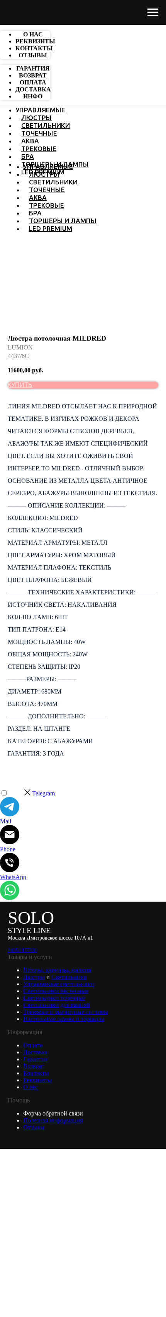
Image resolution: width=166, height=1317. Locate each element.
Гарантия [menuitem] (33, 68)
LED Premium (50, 228)
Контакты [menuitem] (34, 48)
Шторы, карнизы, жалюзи (57, 970)
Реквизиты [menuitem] (35, 41)
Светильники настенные (55, 991)
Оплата (32, 1045)
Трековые (38, 148)
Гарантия (35, 1059)
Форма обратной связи (53, 1113)
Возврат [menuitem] (33, 75)
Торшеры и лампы (63, 220)
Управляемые (40, 110)
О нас (30, 1087)
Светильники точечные (54, 998)
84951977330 (22, 950)
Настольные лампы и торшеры (63, 1019)
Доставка (35, 1052)
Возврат (33, 1066)
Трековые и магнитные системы (65, 1012)
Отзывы (33, 1127)
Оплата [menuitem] (33, 82)
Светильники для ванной (56, 1005)
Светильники (45, 125)
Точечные (39, 133)
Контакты (36, 1073)
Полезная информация (53, 1120)
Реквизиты (37, 1080)
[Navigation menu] (152, 12)
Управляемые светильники (58, 984)
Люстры (36, 117)
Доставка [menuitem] (33, 89)
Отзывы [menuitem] (33, 55)
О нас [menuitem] (33, 34)
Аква (30, 141)
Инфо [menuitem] (32, 96)
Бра (27, 156)
